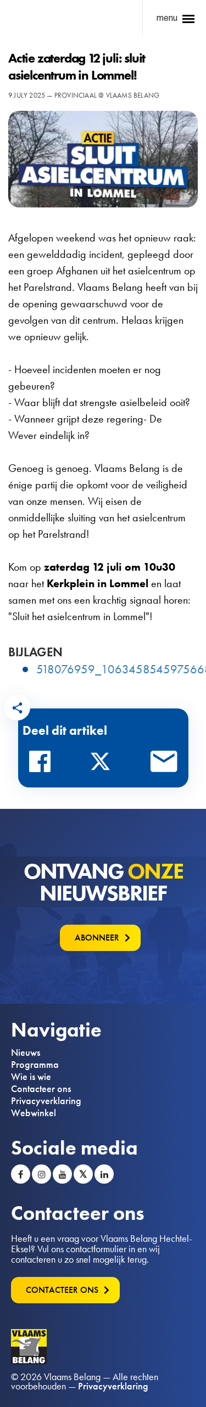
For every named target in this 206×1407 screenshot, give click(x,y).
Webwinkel (33, 1113)
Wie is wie (31, 1077)
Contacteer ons (41, 1089)
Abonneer (97, 937)
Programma (35, 1065)
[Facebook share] (43, 764)
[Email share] (164, 764)
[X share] (103, 764)
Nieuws (25, 1052)
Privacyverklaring (46, 1101)
